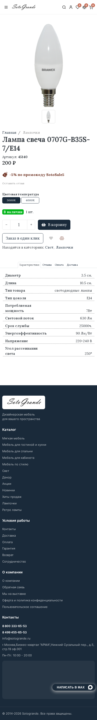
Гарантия (8, 548)
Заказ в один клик (23, 238)
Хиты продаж (12, 496)
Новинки (8, 490)
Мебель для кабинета (18, 457)
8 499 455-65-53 (14, 632)
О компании (11, 580)
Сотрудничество (14, 561)
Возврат (8, 555)
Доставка (9, 535)
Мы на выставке (14, 593)
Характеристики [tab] (29, 264)
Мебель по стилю (15, 464)
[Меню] (6, 7)
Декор (7, 477)
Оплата (7, 542)
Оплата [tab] (59, 264)
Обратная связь (13, 587)
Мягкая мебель (13, 438)
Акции (6, 483)
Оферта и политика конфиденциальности (32, 600)
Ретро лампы (12, 510)
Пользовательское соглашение (25, 607)
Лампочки (64, 247)
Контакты (9, 529)
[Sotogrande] (23, 402)
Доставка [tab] (72, 264)
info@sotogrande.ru (16, 638)
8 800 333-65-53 (14, 626)
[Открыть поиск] (64, 7)
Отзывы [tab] (47, 264)
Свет (49, 247)
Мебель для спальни (17, 451)
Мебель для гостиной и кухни (24, 444)
